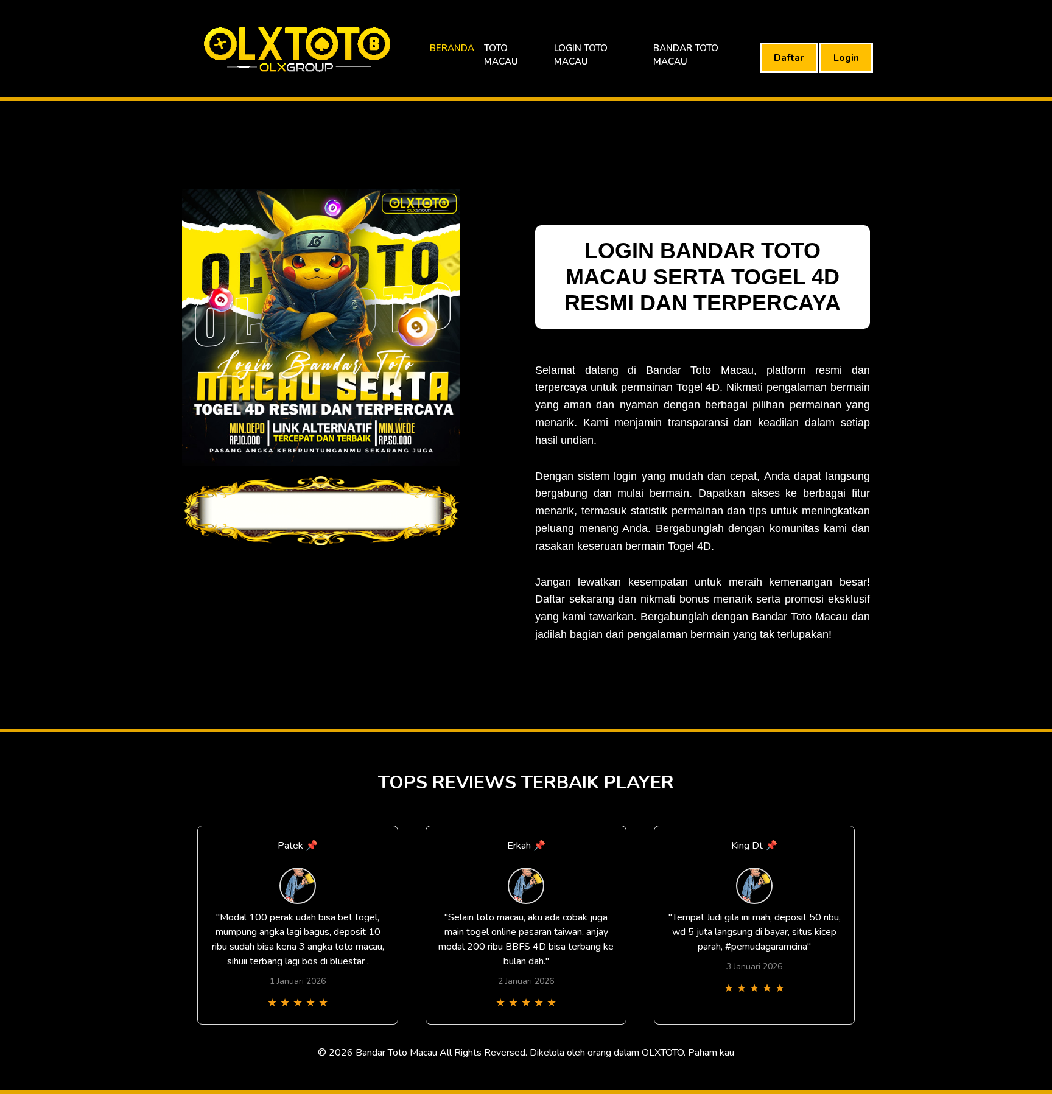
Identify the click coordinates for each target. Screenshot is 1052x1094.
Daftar (789, 58)
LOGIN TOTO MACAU (581, 55)
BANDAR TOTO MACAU (685, 55)
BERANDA (452, 48)
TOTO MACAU (501, 55)
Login (846, 58)
